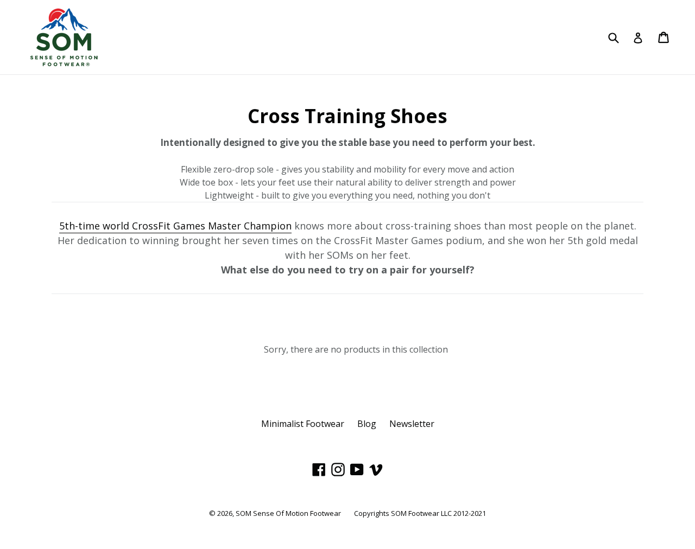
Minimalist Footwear (302, 424)
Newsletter (411, 424)
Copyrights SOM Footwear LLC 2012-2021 (420, 513)
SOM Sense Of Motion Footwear (288, 513)
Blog (366, 424)
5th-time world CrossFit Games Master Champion (175, 225)
